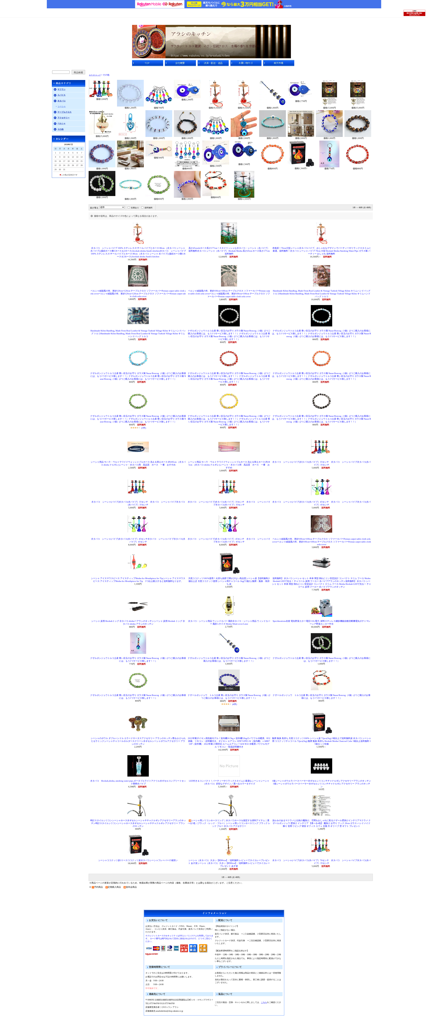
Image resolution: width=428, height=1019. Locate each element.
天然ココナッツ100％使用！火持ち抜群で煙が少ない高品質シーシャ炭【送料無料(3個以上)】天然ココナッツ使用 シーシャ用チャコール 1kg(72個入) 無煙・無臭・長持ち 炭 (229, 581)
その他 (61, 129)
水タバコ (62, 101)
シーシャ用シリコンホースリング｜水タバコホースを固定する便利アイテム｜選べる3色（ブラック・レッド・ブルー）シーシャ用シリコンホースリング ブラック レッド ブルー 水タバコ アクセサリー (229, 823)
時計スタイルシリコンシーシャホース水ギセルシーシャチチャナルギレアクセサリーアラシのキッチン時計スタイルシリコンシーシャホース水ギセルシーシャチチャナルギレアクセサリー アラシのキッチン (138, 823)
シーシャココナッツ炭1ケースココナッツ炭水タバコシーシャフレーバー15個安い (138, 860)
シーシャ (62, 106)
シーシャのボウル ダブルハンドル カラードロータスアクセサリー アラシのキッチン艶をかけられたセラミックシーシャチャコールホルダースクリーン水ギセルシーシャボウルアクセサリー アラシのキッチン (138, 741)
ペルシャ (62, 123)
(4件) (234, 704)
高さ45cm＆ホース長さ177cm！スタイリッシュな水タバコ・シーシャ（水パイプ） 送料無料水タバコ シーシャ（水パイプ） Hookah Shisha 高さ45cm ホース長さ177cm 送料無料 (229, 251)
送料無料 (148, 208)
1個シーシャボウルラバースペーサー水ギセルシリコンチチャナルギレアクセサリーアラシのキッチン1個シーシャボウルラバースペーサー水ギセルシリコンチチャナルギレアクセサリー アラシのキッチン (321, 784)
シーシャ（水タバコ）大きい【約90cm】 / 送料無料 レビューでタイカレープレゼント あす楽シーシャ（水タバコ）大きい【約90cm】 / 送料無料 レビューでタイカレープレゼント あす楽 (229, 863)
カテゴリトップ (95, 75)
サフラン (62, 89)
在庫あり (135, 208)
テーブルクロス (65, 112)
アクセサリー (64, 118)
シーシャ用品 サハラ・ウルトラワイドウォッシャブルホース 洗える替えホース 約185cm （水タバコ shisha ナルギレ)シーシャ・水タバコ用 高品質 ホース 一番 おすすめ (229, 465)
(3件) (143, 428)
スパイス (62, 95)
